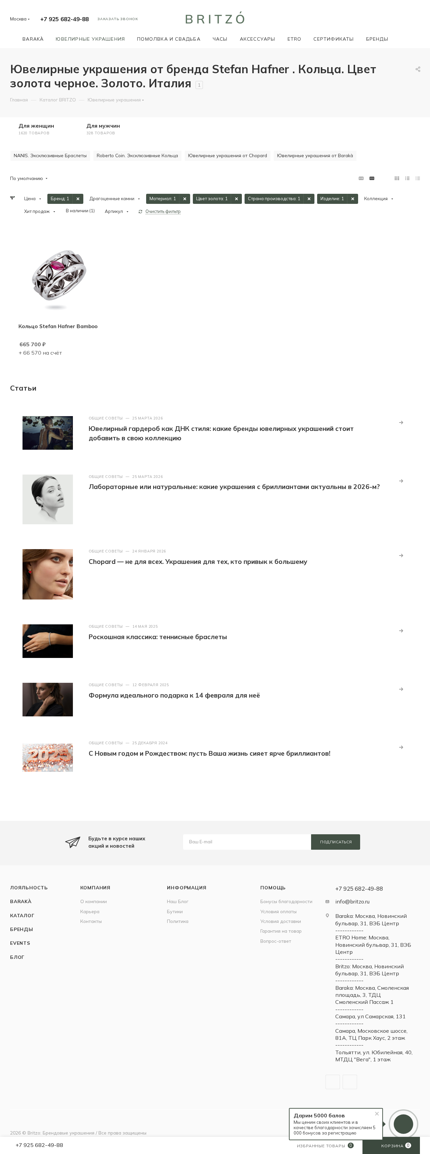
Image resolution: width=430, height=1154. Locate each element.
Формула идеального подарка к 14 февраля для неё (174, 695)
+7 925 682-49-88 (64, 19)
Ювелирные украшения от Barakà (315, 155)
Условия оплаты (278, 911)
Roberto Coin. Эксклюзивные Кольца (137, 155)
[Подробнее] (401, 422)
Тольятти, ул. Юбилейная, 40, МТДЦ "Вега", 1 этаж (374, 1056)
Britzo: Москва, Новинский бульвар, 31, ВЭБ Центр (369, 970)
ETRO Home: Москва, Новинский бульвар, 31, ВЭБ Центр (373, 944)
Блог (17, 957)
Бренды (21, 929)
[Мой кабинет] (417, 20)
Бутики (175, 911)
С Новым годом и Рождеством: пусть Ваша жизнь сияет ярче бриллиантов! (209, 753)
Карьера (89, 911)
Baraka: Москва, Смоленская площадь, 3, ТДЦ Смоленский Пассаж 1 (372, 995)
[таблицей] (417, 178)
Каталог (22, 915)
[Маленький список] (361, 178)
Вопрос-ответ (275, 941)
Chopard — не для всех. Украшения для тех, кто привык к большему (198, 562)
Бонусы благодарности (286, 901)
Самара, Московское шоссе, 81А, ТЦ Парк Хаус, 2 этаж (371, 1034)
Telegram (333, 1082)
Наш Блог (177, 901)
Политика (177, 921)
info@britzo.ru (352, 901)
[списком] (407, 178)
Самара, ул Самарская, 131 (370, 1016)
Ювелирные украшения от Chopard (227, 155)
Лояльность (29, 887)
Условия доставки (280, 921)
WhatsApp (350, 1082)
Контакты (91, 921)
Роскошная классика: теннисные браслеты (158, 637)
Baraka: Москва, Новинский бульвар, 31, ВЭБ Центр (371, 919)
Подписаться (336, 842)
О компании (93, 901)
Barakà (21, 901)
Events (20, 943)
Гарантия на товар (281, 931)
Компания (95, 887)
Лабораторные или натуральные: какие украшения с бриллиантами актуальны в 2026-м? (234, 487)
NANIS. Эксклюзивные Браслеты (50, 155)
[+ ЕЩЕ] (404, 39)
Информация (186, 887)
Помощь (273, 887)
